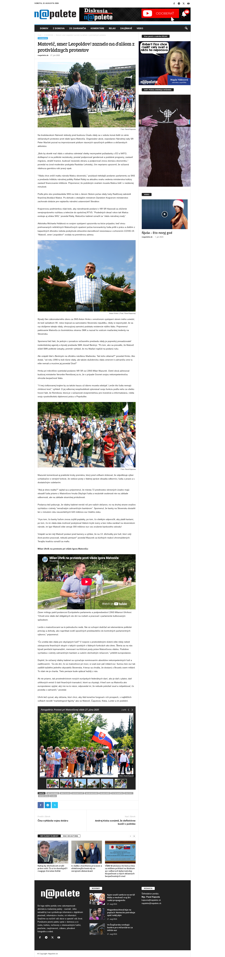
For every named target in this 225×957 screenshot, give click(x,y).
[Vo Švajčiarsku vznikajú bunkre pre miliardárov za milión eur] (97, 929)
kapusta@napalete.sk (151, 900)
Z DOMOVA (48, 35)
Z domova (59, 28)
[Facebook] (174, 4)
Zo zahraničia (77, 28)
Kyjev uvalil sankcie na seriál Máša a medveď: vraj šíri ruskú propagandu (121, 897)
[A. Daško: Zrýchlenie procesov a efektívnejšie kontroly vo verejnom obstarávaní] (86, 852)
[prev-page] (130, 836)
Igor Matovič (77, 793)
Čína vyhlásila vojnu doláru (53, 820)
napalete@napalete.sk (151, 903)
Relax (112, 28)
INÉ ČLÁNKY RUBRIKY (49, 836)
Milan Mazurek (92, 793)
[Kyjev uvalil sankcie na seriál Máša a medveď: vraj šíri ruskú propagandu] (97, 899)
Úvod (39, 35)
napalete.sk (43, 55)
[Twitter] (184, 4)
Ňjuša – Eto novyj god (157, 233)
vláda (53, 796)
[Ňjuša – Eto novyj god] (165, 214)
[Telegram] (179, 4)
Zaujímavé (126, 28)
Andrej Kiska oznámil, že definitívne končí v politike (115, 822)
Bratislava (65, 793)
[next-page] (134, 836)
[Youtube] (188, 4)
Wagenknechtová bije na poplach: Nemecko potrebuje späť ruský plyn (121, 912)
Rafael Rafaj (44, 796)
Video (140, 28)
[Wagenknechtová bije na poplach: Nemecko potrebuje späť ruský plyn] (97, 914)
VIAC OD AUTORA (70, 836)
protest (128, 793)
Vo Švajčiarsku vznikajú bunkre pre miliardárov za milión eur (120, 927)
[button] (186, 28)
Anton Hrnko (52, 793)
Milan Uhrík (105, 793)
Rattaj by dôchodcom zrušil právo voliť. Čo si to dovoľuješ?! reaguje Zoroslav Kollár (53, 868)
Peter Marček (117, 793)
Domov (44, 28)
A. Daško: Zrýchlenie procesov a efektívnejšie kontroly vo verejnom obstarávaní (86, 868)
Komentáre (97, 28)
